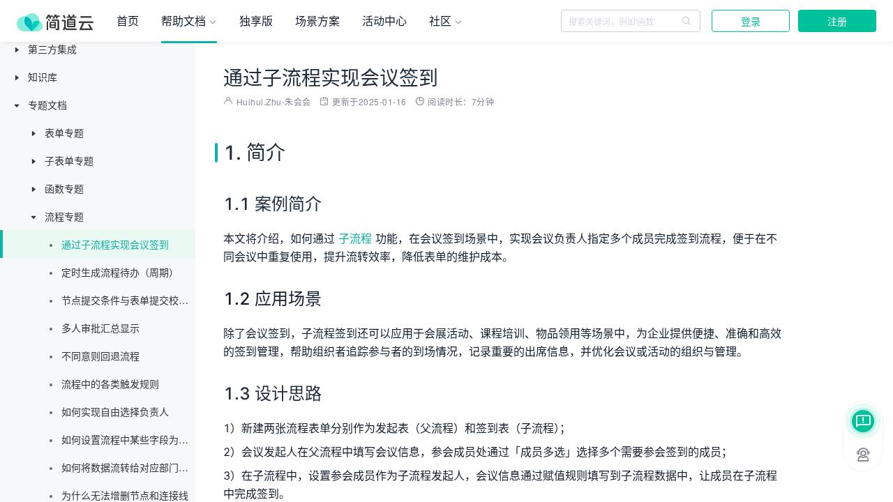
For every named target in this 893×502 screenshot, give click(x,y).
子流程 (355, 238)
